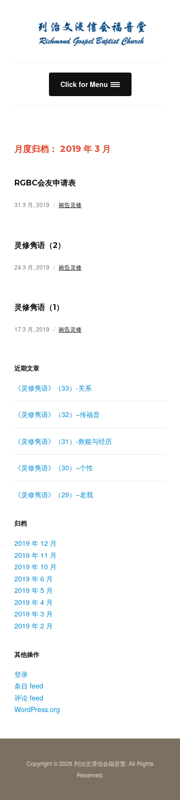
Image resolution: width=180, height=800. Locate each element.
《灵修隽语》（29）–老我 (53, 494)
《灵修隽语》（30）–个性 (53, 467)
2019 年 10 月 (35, 566)
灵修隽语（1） (39, 307)
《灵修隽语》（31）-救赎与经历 (63, 441)
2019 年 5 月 (33, 590)
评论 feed (28, 697)
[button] (90, 84)
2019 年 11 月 (35, 555)
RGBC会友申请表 (45, 182)
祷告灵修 (70, 204)
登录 (21, 674)
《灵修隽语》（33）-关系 (53, 388)
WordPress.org (37, 709)
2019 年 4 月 (33, 602)
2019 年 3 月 (33, 613)
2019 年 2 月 (33, 625)
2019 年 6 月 (33, 578)
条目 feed (28, 685)
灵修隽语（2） (39, 245)
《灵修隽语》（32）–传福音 (57, 414)
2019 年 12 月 (35, 543)
